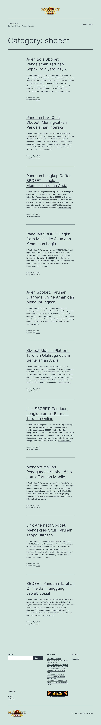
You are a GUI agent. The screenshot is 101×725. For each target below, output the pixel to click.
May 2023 (75, 659)
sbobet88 (11, 699)
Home (84, 24)
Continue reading (63, 91)
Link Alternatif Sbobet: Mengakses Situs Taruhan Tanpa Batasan (49, 530)
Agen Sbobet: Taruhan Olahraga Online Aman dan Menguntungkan (50, 297)
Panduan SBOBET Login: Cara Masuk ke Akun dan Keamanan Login (48, 239)
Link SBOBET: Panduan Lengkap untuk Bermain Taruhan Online (47, 413)
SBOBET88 (13, 23)
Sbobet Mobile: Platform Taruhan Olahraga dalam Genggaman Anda (48, 355)
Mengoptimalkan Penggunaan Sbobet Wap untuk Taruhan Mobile (49, 472)
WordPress (89, 713)
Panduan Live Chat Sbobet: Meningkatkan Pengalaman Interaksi (46, 122)
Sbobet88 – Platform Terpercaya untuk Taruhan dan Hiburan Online (57, 660)
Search (10, 654)
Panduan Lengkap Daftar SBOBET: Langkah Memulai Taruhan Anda (48, 180)
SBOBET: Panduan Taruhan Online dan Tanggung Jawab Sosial (50, 588)
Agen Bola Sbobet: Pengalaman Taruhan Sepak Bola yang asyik (46, 64)
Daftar (91, 24)
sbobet (38, 99)
